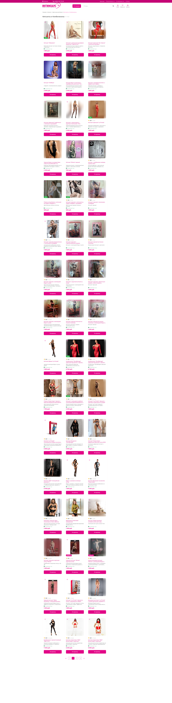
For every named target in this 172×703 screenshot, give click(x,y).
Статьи (127, 1)
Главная (44, 12)
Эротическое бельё (58, 12)
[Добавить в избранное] (45, 22)
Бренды (102, 1)
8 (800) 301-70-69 (59, 1)
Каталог (77, 6)
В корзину (53, 54)
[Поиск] (113, 6)
